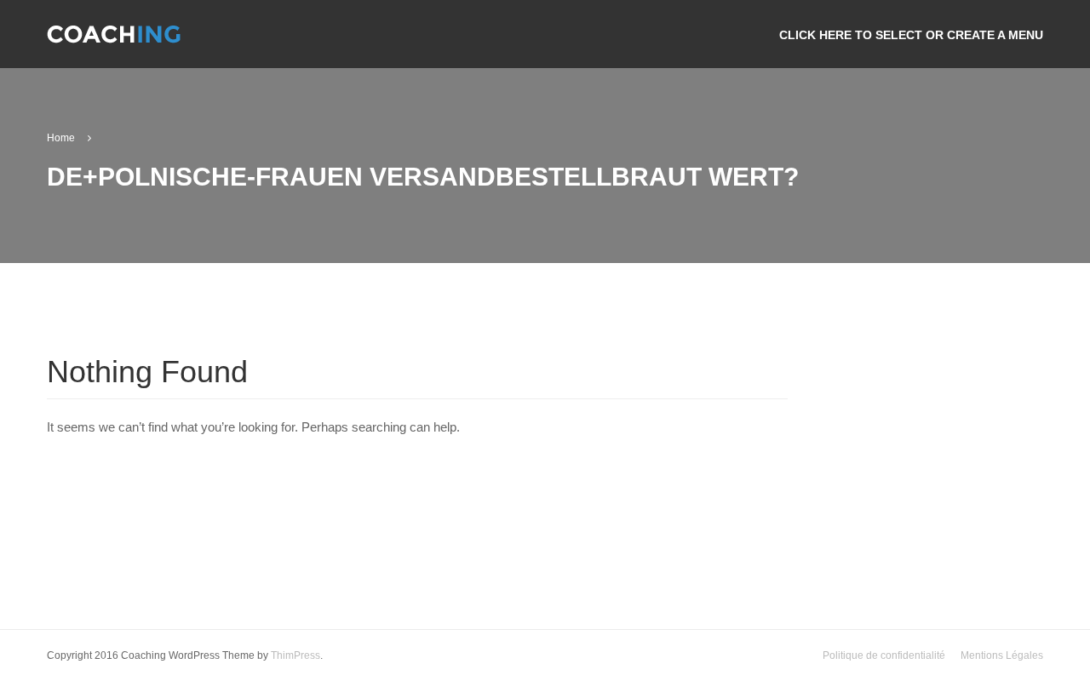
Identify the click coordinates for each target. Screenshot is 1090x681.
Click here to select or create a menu (911, 35)
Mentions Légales (1002, 655)
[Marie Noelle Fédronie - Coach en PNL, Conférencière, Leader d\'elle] (114, 41)
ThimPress (295, 655)
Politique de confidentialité (884, 655)
